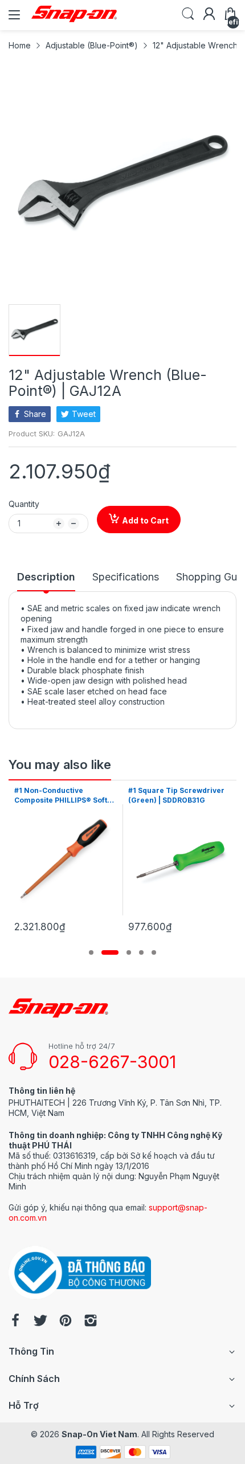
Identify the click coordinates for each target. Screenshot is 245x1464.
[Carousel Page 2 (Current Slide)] (110, 952)
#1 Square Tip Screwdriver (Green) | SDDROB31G (176, 795)
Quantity (24, 504)
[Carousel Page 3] (128, 952)
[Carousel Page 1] (91, 952)
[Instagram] (90, 1322)
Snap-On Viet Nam (99, 1434)
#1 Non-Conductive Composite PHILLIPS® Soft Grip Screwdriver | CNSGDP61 (60, 795)
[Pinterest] (65, 1322)
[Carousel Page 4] (141, 952)
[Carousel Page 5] (154, 952)
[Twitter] (40, 1322)
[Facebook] (15, 1322)
